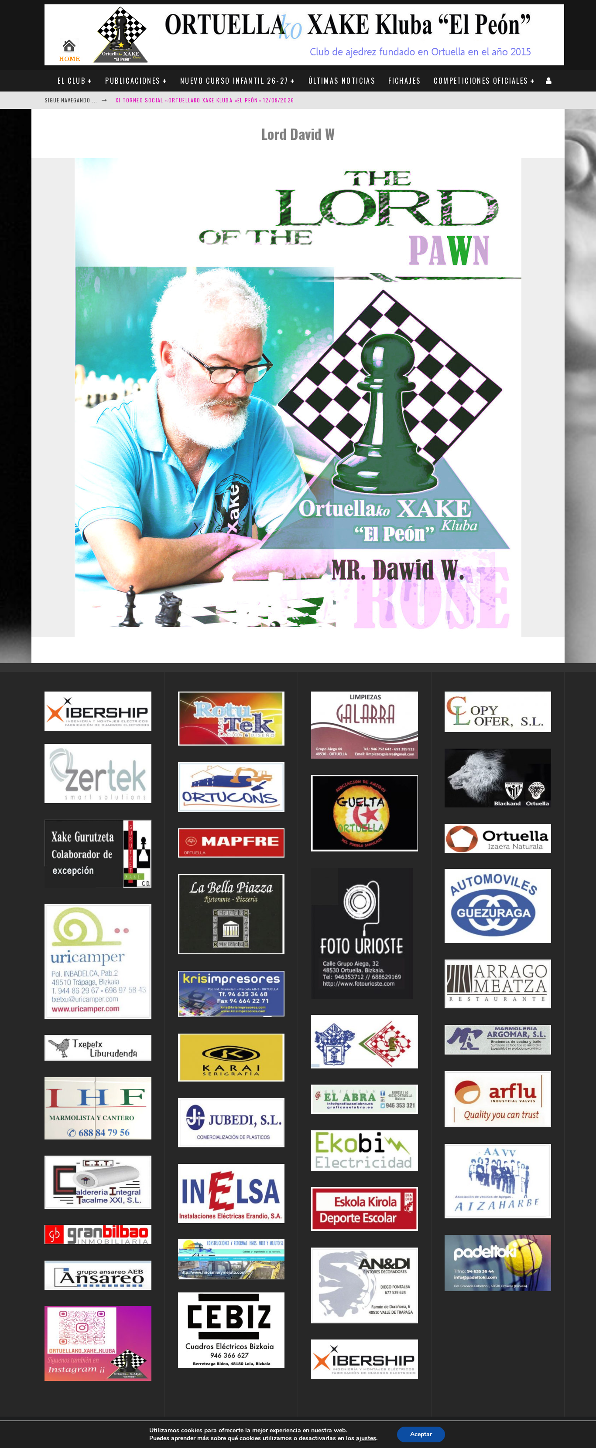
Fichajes (404, 80)
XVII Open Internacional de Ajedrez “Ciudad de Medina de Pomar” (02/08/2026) (226, 100)
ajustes (366, 1438)
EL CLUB (72, 80)
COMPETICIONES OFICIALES (481, 80)
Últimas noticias (341, 80)
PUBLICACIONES (132, 80)
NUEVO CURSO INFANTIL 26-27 (234, 80)
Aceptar (421, 1434)
